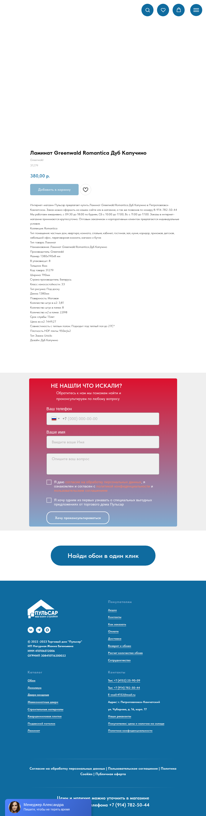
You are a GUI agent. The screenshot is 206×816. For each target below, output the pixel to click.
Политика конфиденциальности (130, 730)
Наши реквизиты (119, 716)
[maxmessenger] (47, 630)
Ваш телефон (59, 409)
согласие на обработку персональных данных (103, 482)
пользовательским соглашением (81, 490)
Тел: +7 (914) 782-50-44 (124, 687)
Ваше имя (55, 432)
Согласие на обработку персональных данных (67, 768)
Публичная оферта (110, 774)
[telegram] (39, 630)
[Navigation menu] (196, 10)
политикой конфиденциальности (123, 486)
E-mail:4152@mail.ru (121, 694)
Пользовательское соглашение (133, 768)
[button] (147, 10)
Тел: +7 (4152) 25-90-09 (124, 680)
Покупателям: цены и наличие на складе (136, 723)
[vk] (31, 630)
